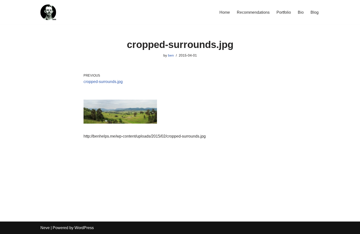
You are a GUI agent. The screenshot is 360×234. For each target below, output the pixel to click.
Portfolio (283, 12)
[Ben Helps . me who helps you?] (48, 12)
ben (171, 55)
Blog (315, 12)
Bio (301, 12)
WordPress (84, 228)
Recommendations (253, 12)
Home (224, 12)
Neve (45, 228)
